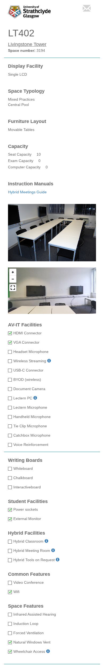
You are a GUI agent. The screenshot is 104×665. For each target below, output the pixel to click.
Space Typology (26, 91)
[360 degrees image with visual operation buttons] (52, 290)
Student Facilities (28, 501)
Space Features (25, 606)
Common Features (29, 574)
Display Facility (25, 66)
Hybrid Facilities (26, 533)
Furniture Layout (27, 121)
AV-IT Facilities (25, 324)
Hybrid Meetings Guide (27, 192)
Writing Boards (25, 460)
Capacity (18, 146)
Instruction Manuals (30, 183)
